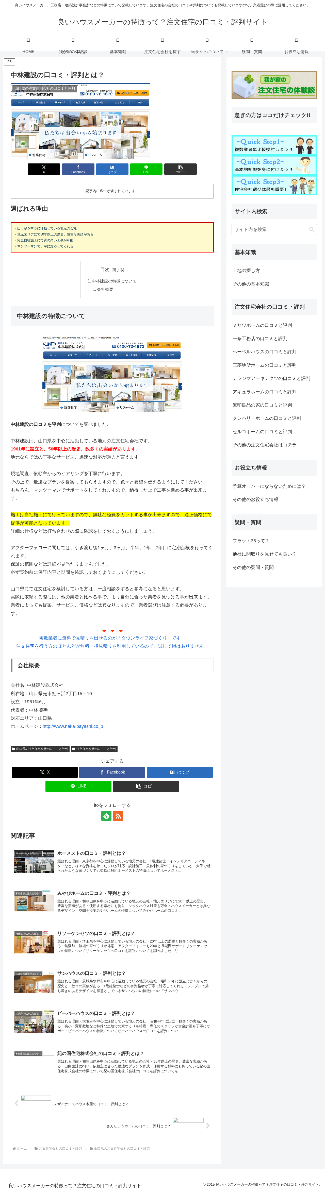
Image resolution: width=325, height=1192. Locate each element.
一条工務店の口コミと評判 (260, 338)
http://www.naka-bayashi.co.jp (73, 726)
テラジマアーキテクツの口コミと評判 (271, 378)
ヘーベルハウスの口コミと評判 (265, 351)
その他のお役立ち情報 (255, 499)
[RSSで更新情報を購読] (118, 816)
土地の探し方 (246, 270)
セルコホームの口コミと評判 (262, 431)
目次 (104, 269)
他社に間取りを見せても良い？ (265, 554)
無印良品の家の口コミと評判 (262, 405)
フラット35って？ (251, 540)
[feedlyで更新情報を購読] (106, 816)
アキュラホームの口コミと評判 (265, 391)
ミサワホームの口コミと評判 (262, 325)
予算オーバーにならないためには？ (269, 486)
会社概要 (105, 289)
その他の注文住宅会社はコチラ (265, 444)
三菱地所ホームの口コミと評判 (265, 365)
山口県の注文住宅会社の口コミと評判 (42, 749)
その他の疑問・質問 (253, 567)
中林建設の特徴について (114, 281)
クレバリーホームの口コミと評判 (267, 418)
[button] (180, 169)
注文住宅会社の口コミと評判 (96, 749)
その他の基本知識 (251, 284)
